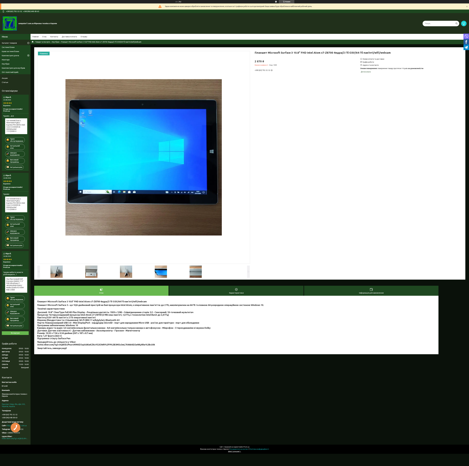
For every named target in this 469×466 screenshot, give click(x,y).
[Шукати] (456, 23)
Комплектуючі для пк (10, 56)
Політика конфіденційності (259, 449)
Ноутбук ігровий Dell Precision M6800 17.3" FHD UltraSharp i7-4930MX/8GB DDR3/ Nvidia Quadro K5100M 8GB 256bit (15, 284)
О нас (44, 37)
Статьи (5, 82)
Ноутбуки (55, 42)
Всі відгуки (15, 333)
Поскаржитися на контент (239, 449)
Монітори (6, 60)
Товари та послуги (42, 42)
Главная (35, 37)
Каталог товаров (9, 43)
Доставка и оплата (69, 37)
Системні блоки (8, 47)
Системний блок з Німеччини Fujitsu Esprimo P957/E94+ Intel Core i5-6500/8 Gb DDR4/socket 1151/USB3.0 (15, 126)
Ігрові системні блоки (10, 51)
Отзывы (84, 37)
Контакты (54, 37)
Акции (5, 78)
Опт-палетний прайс (10, 72)
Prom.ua (246, 447)
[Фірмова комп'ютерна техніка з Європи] (9, 23)
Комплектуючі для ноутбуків (13, 68)
